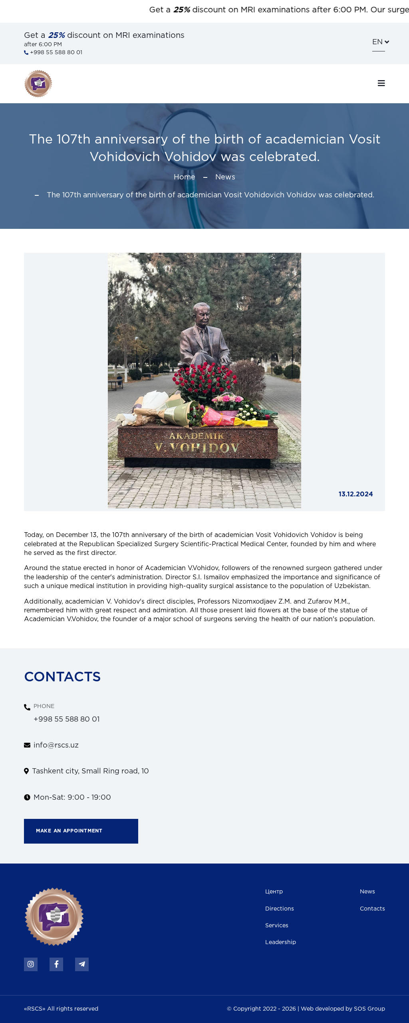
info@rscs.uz (56, 745)
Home (184, 177)
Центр (274, 891)
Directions (279, 909)
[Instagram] (31, 964)
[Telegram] (82, 964)
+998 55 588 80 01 (55, 52)
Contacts (372, 909)
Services (276, 925)
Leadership (280, 942)
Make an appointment (69, 831)
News (225, 177)
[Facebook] (56, 964)
